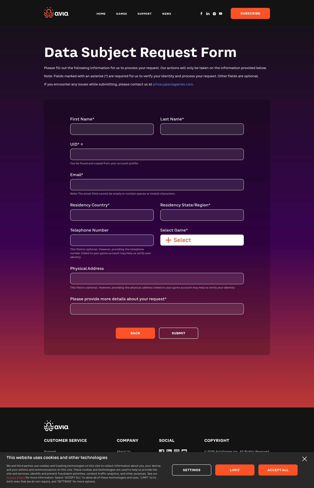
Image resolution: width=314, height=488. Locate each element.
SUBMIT (178, 333)
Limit (235, 470)
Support (50, 451)
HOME (101, 14)
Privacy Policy (16, 477)
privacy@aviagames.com (173, 84)
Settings (192, 470)
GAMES (121, 14)
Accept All (278, 470)
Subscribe (250, 13)
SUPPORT (145, 14)
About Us (124, 451)
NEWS (166, 14)
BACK (135, 333)
